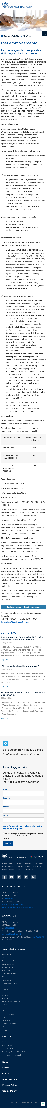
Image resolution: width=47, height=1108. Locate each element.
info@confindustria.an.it (13, 904)
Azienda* (6, 807)
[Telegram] (5, 743)
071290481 (9, 898)
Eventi (5, 1068)
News (5, 1062)
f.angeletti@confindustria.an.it (15, 622)
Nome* (5, 789)
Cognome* (6, 798)
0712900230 (10, 928)
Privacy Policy (9, 1085)
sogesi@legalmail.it (11, 934)
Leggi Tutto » (5, 660)
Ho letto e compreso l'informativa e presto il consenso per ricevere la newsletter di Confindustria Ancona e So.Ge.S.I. (23, 836)
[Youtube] (11, 877)
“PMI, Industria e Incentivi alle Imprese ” (20, 666)
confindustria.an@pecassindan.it (17, 907)
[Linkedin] (19, 877)
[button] (43, 5)
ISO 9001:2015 (38, 937)
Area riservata (9, 1079)
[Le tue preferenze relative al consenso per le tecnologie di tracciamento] (43, 1104)
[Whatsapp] (33, 877)
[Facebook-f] (4, 877)
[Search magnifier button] (44, 33)
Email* (5, 815)
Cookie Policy (9, 1091)
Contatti (6, 1073)
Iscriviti (8, 843)
